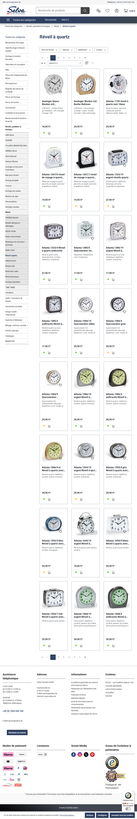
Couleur (99, 50)
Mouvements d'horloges (14, 42)
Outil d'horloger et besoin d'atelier (15, 49)
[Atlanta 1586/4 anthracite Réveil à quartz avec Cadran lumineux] (117, 377)
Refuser (90, 815)
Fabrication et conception (15, 64)
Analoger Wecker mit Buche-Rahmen (85, 103)
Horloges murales (12, 207)
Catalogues (9, 336)
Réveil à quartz (11, 255)
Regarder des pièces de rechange (14, 90)
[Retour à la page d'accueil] (16, 10)
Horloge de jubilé (11, 180)
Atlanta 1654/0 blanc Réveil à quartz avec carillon (117, 542)
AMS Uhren (9, 135)
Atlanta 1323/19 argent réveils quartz (117, 176)
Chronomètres (11, 201)
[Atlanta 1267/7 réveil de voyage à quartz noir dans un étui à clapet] (85, 157)
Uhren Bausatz (11, 156)
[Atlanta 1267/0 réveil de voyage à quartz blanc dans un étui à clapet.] (53, 157)
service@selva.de (13, 2)
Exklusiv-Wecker (11, 161)
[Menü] (132, 792)
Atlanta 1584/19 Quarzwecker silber (84, 322)
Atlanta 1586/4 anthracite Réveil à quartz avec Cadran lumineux (116, 396)
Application (83, 50)
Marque (66, 50)
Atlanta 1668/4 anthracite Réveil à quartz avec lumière (117, 615)
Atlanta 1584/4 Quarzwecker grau (116, 322)
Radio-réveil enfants (13, 236)
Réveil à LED (10, 266)
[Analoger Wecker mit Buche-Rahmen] (85, 84)
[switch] (128, 808)
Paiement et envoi (78, 695)
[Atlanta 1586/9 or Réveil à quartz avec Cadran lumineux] (53, 450)
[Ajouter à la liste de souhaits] (60, 93)
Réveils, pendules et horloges (13, 128)
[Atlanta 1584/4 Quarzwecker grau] (117, 304)
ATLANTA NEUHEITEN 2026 (16, 145)
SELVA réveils (10, 231)
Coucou (8, 186)
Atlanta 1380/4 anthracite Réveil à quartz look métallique (52, 322)
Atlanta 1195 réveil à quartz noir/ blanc (117, 103)
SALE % (65, 20)
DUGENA (8, 140)
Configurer (102, 815)
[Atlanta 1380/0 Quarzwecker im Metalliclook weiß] (85, 230)
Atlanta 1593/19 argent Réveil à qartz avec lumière (85, 469)
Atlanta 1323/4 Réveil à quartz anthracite (53, 249)
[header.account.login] (116, 10)
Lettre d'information (113, 689)
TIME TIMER (10, 287)
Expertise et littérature (13, 320)
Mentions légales (78, 698)
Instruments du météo (13, 306)
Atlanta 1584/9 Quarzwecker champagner (50, 396)
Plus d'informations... (67, 815)
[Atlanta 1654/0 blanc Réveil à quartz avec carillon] (117, 523)
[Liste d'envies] (106, 10)
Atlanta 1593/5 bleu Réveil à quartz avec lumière (53, 542)
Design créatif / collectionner (11, 313)
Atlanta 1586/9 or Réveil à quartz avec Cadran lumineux (53, 469)
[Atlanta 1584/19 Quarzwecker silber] (85, 304)
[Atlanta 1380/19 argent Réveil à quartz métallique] (117, 230)
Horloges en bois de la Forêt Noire (14, 168)
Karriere (108, 696)
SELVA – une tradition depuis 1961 (119, 682)
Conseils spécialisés (113, 686)
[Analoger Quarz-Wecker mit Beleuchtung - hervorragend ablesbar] (53, 84)
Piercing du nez (11, 83)
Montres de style (11, 196)
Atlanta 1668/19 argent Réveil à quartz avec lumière (84, 615)
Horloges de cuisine (13, 191)
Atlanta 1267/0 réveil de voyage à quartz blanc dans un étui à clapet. (53, 176)
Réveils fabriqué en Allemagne (12, 224)
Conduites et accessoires (15, 113)
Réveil (7, 212)
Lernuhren (9, 292)
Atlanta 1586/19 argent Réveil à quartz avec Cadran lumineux (84, 396)
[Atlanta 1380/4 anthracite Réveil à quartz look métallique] (53, 304)
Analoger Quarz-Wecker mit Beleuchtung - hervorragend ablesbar (51, 103)
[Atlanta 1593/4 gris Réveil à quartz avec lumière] (117, 450)
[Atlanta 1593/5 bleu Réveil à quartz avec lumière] (53, 523)
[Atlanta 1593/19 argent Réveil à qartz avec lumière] (85, 450)
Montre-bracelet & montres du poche (15, 120)
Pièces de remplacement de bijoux (16, 76)
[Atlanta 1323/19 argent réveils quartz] (117, 157)
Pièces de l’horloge (12, 97)
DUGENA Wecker (11, 217)
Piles (7, 70)
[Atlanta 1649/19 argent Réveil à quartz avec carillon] (85, 523)
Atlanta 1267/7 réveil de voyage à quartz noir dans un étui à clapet (85, 176)
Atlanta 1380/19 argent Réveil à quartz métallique (115, 249)
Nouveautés (50, 20)
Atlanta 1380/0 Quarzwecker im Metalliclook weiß (83, 249)
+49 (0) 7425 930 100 (125, 2)
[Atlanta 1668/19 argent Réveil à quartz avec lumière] (85, 597)
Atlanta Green (10, 261)
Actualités (109, 692)
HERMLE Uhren (11, 151)
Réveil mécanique (12, 277)
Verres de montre (12, 102)
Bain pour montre (12, 175)
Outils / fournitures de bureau (13, 299)
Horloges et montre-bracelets (13, 57)
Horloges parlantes (12, 282)
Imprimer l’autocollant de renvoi (84, 714)
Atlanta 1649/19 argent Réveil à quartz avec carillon (84, 542)
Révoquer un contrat (17, 732)
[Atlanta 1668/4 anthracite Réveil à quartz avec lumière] (117, 597)
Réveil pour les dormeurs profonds (15, 243)
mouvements (10, 107)
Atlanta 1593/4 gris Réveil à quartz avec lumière (117, 469)
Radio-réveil (9, 250)
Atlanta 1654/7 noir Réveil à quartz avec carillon (53, 615)
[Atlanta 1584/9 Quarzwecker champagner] (53, 377)
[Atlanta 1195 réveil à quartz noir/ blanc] (117, 84)
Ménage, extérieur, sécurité (15, 325)
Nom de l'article (47, 50)
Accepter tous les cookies (122, 815)
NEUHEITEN (9, 341)
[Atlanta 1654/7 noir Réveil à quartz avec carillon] (53, 597)
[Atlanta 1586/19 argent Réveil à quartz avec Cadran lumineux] (85, 377)
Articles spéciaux (12, 330)
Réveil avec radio (11, 271)
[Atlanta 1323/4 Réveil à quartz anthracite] (53, 230)
